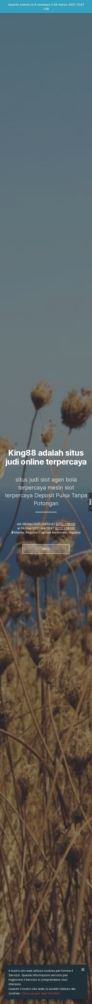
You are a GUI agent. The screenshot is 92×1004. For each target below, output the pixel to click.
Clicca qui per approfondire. (40, 993)
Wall (90, 502)
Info (46, 549)
